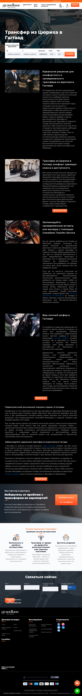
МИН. (58, 51)
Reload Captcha (63, 591)
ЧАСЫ (50, 51)
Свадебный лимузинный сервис (33, 630)
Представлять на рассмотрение (10, 601)
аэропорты (27, 5)
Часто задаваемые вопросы (48, 5)
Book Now (41, 398)
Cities (15, 627)
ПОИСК (69, 54)
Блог (15, 624)
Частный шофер (46, 629)
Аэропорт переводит (32, 625)
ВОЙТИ (75, 5)
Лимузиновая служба (33, 635)
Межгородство (46, 632)
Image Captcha (67, 583)
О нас (3, 624)
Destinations (18, 630)
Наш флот (36, 5)
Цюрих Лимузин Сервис (46, 625)
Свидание (41, 51)
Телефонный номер (47, 584)
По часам (26, 45)
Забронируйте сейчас (6, 628)
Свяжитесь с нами (6, 634)
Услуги (27, 583)
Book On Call (60, 211)
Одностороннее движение (12, 45)
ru (67, 7)
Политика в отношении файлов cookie (35, 693)
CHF (61, 7)
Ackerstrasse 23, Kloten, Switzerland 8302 (41, 690)
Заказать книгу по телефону (66, 499)
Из (7, 51)
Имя (7, 583)
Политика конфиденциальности (60, 693)
